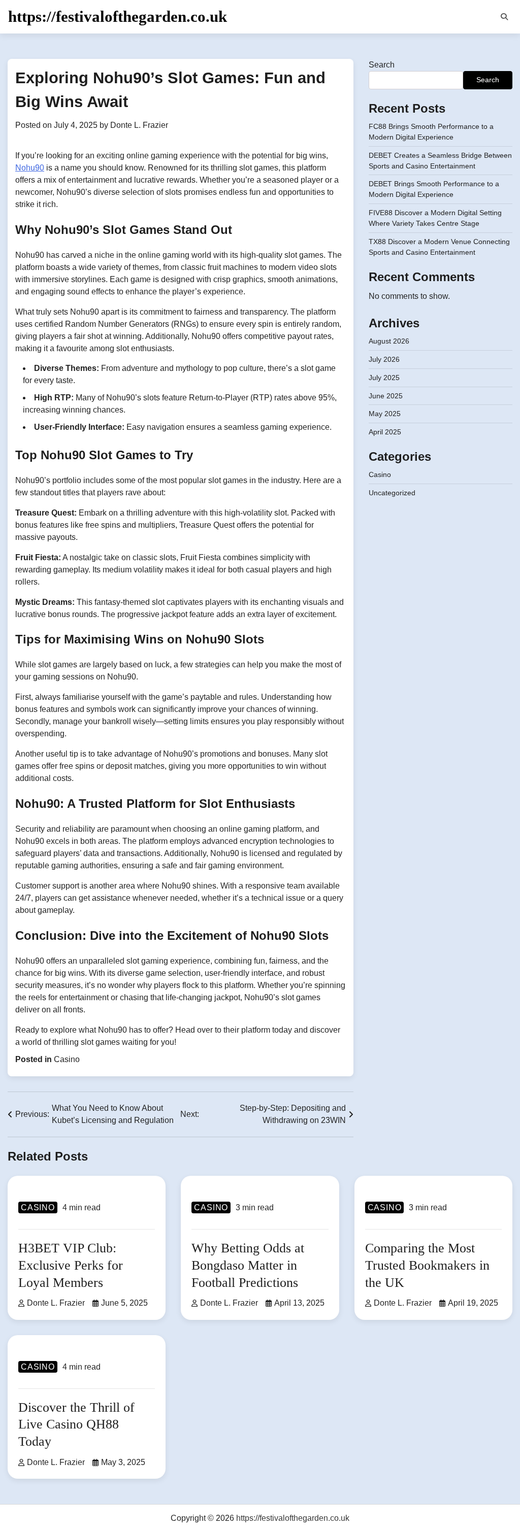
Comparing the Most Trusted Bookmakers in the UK (427, 1265)
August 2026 (389, 341)
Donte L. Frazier (139, 125)
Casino (67, 1059)
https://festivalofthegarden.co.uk (117, 16)
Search (382, 64)
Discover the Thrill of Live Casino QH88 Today (76, 1424)
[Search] (504, 16)
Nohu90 (29, 167)
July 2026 (384, 359)
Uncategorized (392, 493)
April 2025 (385, 432)
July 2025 (384, 377)
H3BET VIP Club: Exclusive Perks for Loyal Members (70, 1265)
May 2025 (385, 414)
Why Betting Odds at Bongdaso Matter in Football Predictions (247, 1265)
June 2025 (386, 396)
